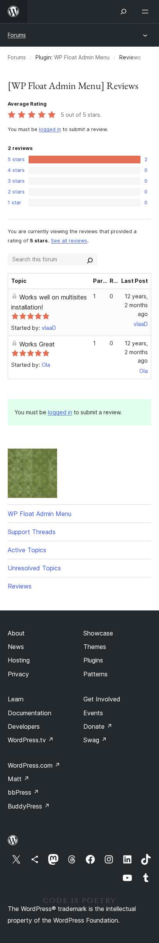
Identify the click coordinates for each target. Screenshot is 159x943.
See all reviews (69, 241)
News (16, 647)
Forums (17, 35)
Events (93, 713)
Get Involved (101, 699)
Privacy (18, 674)
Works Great (37, 344)
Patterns (95, 674)
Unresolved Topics (34, 568)
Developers (24, 726)
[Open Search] (123, 11)
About (16, 633)
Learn (16, 699)
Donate (97, 726)
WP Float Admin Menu (82, 57)
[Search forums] (90, 259)
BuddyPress (29, 806)
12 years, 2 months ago (136, 305)
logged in (50, 129)
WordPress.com (34, 765)
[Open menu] (146, 11)
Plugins (93, 660)
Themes (94, 647)
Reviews (20, 586)
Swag (95, 740)
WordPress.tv (31, 740)
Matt (18, 779)
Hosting (19, 660)
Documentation (29, 713)
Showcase (98, 633)
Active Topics (27, 550)
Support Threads (32, 532)
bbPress (23, 792)
